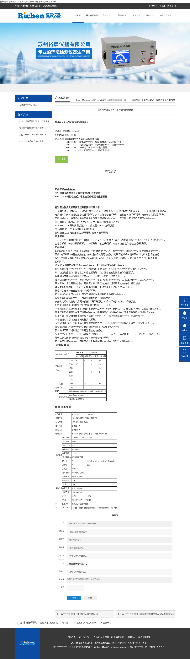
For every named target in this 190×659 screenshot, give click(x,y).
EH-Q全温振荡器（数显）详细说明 (34, 121)
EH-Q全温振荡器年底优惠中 (31, 141)
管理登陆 (160, 647)
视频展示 (136, 15)
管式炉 (65, 623)
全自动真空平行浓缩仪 (85, 623)
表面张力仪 (106, 623)
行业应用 (122, 15)
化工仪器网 (150, 647)
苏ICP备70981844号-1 (137, 643)
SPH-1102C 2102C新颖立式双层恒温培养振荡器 (154, 614)
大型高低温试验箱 (49, 623)
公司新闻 (120, 637)
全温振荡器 (135, 100)
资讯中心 (150, 15)
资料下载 (109, 637)
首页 (94, 100)
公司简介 (155, 6)
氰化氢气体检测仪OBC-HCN (31, 128)
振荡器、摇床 (28, 105)
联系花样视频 (167, 6)
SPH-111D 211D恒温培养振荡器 (84, 614)
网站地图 (183, 361)
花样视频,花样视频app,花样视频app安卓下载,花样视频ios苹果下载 (28, 2)
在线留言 (61, 159)
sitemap (123, 647)
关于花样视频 (92, 15)
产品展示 (106, 15)
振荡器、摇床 (118, 100)
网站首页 (78, 15)
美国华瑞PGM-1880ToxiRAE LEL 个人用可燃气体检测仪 (43, 135)
